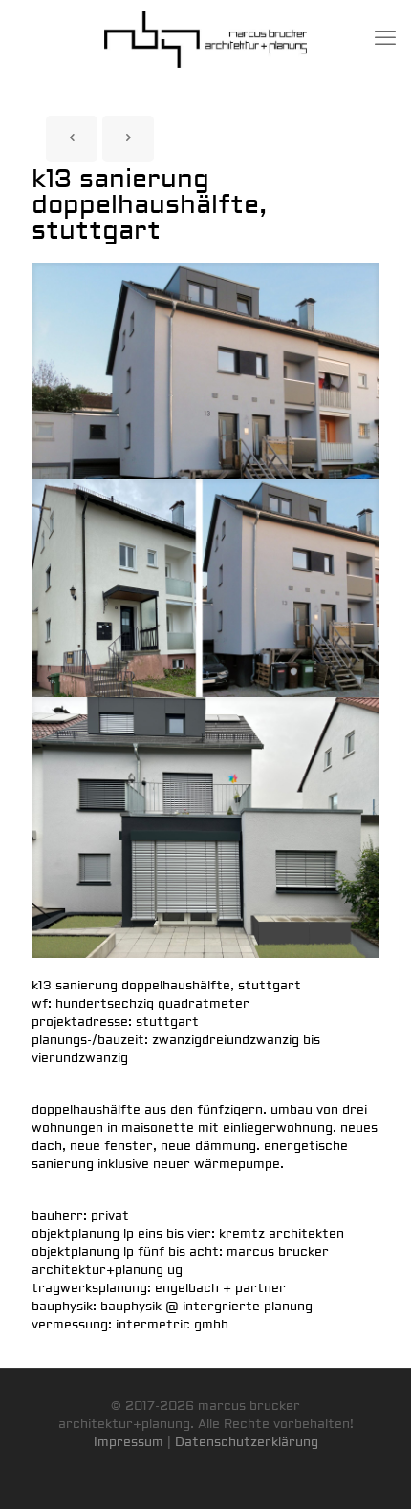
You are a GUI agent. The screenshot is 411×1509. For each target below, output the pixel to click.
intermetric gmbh (172, 1324)
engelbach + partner (220, 1288)
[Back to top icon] (372, 1470)
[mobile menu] (385, 38)
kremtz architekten (281, 1234)
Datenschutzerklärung (246, 1442)
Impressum (128, 1442)
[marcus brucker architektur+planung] (205, 38)
